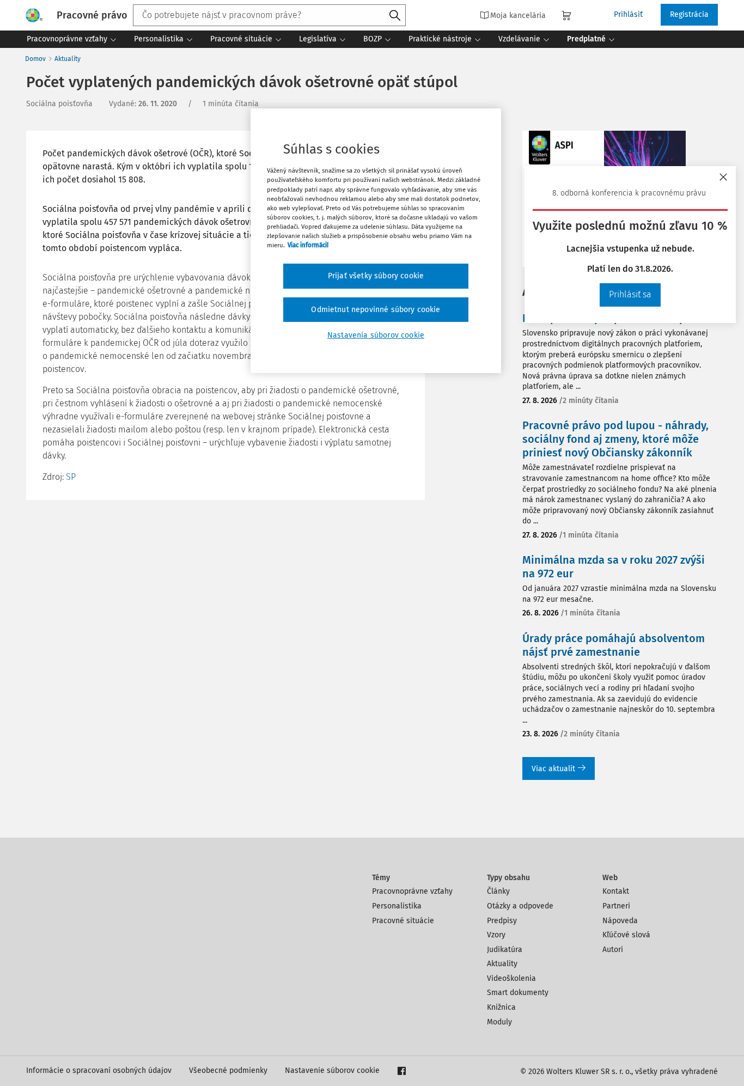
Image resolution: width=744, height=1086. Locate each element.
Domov (35, 59)
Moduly (499, 1022)
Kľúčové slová (626, 934)
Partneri (616, 906)
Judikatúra (504, 949)
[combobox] (269, 15)
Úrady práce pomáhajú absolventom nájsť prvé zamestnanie (613, 645)
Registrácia (689, 14)
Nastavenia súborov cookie (375, 335)
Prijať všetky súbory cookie (376, 275)
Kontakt (615, 891)
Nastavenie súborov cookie (332, 1070)
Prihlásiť (628, 14)
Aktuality (67, 59)
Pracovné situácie (403, 920)
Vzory (496, 934)
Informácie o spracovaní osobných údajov (99, 1070)
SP (71, 477)
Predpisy (502, 920)
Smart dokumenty (517, 992)
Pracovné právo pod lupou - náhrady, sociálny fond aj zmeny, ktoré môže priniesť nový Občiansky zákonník (615, 439)
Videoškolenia (511, 978)
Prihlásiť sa (630, 294)
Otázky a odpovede (520, 906)
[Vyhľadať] (395, 16)
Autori (612, 949)
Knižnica (501, 1007)
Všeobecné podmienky (228, 1070)
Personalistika (397, 906)
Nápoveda (620, 920)
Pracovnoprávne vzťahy (412, 891)
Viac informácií (308, 245)
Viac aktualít (553, 768)
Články (498, 891)
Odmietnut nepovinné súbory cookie (375, 309)
